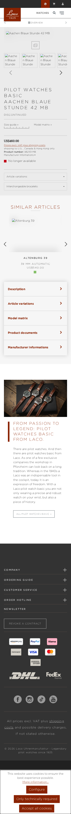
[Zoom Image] (35, 45)
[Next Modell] (66, 22)
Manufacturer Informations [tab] (28, 347)
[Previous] (10, 72)
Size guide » (11, 124)
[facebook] (18, 699)
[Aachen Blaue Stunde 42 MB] (35, 33)
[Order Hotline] (45, 4)
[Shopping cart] (54, 4)
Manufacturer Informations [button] (19, 155)
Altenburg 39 (35, 260)
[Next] (61, 72)
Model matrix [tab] (18, 318)
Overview (36, 22)
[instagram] (30, 699)
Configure (37, 789)
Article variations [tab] (21, 303)
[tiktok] (41, 699)
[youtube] (53, 699)
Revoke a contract (25, 623)
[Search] (54, 13)
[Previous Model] (5, 22)
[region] (35, 55)
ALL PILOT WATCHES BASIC (32, 514)
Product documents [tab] (22, 332)
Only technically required (36, 799)
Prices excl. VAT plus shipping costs (24, 145)
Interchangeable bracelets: (22, 186)
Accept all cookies (37, 808)
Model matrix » (43, 124)
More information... (35, 782)
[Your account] (62, 4)
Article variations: (17, 176)
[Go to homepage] (12, 14)
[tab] (35, 289)
